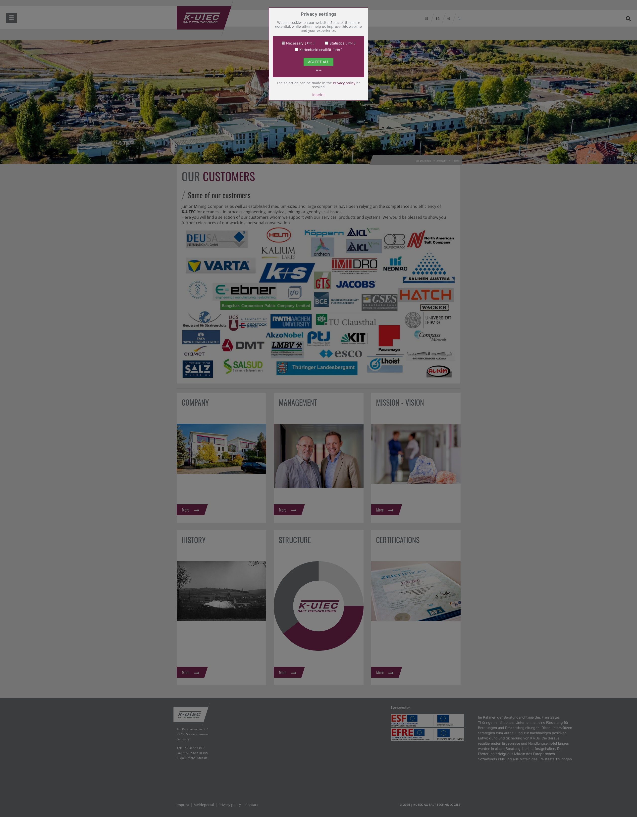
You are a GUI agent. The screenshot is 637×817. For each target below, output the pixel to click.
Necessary (295, 43)
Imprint (318, 94)
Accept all (318, 62)
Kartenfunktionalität (315, 50)
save (318, 70)
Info (309, 43)
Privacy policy (344, 83)
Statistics (336, 43)
